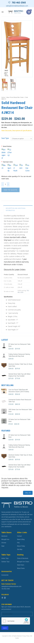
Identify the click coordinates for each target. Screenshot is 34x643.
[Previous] (4, 48)
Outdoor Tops (5, 562)
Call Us (28, 493)
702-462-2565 (19, 2)
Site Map (19, 549)
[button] (2, 12)
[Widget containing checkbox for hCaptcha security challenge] (15, 621)
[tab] (18, 208)
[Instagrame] (5, 598)
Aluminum (4, 536)
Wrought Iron (5, 539)
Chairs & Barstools (22, 558)
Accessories (4, 575)
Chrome (3, 543)
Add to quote (10, 190)
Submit (5, 628)
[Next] (29, 48)
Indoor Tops (4, 558)
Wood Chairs (21, 568)
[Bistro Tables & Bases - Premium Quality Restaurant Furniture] (15, 11)
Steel (2, 546)
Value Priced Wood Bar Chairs (15, 97)
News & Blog (21, 539)
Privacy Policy (25, 636)
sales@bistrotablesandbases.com (17, 6)
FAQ (18, 543)
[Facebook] (2, 598)
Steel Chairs (20, 565)
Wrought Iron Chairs (23, 562)
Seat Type (5, 138)
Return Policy (21, 546)
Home (3, 97)
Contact (19, 536)
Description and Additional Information (16, 209)
